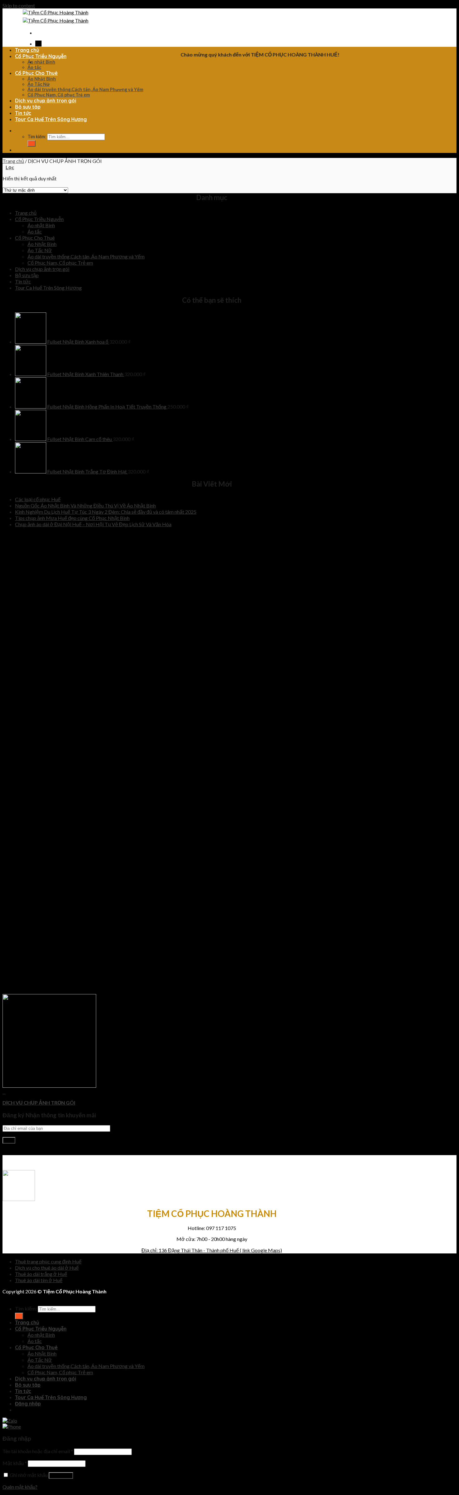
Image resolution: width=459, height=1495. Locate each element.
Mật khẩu (14, 1463)
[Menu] (36, 33)
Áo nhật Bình (41, 62)
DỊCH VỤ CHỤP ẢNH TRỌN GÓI (38, 1102)
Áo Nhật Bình (41, 78)
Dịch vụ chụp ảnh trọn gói (45, 100)
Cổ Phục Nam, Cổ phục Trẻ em (58, 94)
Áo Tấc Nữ (38, 84)
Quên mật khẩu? (19, 1487)
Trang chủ (27, 50)
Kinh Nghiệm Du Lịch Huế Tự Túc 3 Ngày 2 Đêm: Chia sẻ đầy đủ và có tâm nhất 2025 (105, 512)
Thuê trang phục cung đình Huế (48, 1261)
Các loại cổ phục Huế (38, 499)
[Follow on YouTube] (16, 1152)
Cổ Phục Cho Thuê (36, 73)
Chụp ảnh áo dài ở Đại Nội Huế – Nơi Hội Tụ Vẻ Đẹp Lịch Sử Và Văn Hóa (93, 524)
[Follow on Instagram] (7, 1152)
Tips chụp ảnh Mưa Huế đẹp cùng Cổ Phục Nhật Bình (72, 518)
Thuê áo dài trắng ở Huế (41, 1274)
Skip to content (18, 5)
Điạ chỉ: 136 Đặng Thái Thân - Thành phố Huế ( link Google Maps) (211, 1250)
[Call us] (40, 44)
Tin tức (23, 113)
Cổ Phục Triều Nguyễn (41, 56)
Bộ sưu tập (28, 107)
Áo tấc (34, 67)
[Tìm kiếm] (16, 130)
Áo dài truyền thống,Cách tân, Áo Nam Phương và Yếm (85, 89)
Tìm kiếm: (36, 136)
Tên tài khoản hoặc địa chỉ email (37, 1451)
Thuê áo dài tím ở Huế (38, 1280)
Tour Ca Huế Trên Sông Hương (51, 119)
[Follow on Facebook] (36, 44)
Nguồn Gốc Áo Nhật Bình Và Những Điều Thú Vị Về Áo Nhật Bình (85, 505)
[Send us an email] (10, 1152)
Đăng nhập (61, 1475)
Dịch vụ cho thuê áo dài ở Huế (47, 1268)
